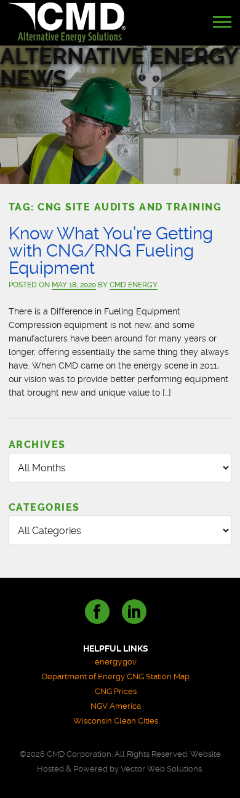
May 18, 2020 (74, 285)
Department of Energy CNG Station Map (116, 676)
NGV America (115, 706)
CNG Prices (116, 691)
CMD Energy (134, 285)
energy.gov (116, 661)
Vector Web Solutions (161, 768)
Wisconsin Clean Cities (115, 720)
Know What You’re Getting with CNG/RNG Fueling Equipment (111, 250)
